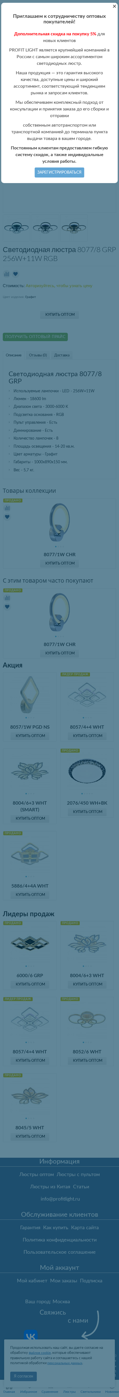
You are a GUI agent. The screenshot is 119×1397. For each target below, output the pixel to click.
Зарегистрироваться (59, 172)
